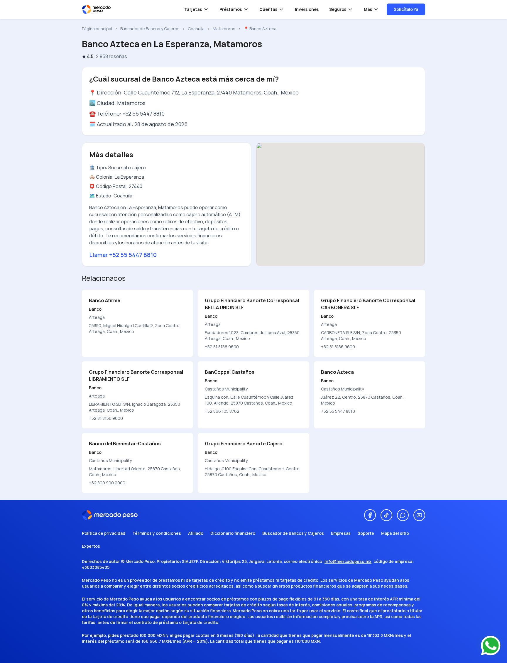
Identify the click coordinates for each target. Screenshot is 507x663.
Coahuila (196, 28)
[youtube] (419, 515)
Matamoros (224, 28)
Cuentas (268, 9)
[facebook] (370, 515)
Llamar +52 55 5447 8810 (123, 255)
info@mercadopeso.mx (348, 561)
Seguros (337, 9)
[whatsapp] (403, 515)
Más (368, 9)
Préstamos (230, 9)
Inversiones (307, 9)
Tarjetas (193, 9)
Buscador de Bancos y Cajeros (150, 28)
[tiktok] (386, 515)
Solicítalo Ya (406, 9)
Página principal (97, 28)
